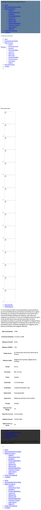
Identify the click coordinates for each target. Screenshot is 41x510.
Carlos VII (11, 18)
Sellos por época (10, 9)
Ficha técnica (9, 306)
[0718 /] (22, 296)
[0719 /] (22, 181)
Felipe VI (11, 29)
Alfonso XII (12, 19)
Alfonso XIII (12, 21)
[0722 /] (22, 130)
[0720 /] (22, 232)
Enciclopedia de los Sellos (13, 7)
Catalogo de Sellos (7, 36)
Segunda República (14, 23)
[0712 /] (22, 206)
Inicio (6, 5)
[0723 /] (22, 168)
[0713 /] (22, 143)
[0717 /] (22, 283)
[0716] (3, 47)
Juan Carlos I (12, 27)
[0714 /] (22, 257)
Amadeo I (11, 14)
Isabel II (11, 10)
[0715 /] (22, 194)
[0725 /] (22, 117)
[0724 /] (22, 270)
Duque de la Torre (14, 12)
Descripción (8, 305)
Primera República (14, 16)
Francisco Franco (14, 25)
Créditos (7, 32)
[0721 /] (22, 245)
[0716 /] (22, 219)
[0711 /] (22, 156)
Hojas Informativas (11, 30)
